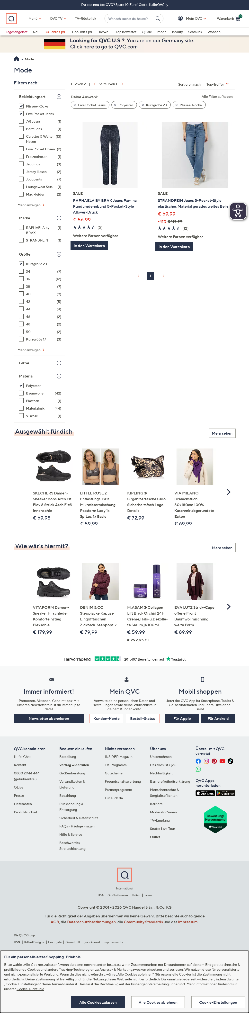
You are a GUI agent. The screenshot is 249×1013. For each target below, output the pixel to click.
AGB (55, 921)
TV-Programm (116, 765)
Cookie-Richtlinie (30, 989)
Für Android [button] (218, 718)
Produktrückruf (25, 812)
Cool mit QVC (83, 32)
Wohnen (214, 32)
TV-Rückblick (85, 18)
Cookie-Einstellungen (218, 1002)
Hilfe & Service (70, 834)
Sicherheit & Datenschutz (78, 818)
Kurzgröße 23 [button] (156, 105)
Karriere (156, 804)
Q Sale (147, 32)
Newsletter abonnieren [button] (49, 718)
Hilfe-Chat (22, 756)
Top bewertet (126, 32)
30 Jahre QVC (56, 32)
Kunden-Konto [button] (106, 718)
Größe (24, 254)
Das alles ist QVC (163, 765)
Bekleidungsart (32, 96)
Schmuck (195, 32)
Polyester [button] (125, 105)
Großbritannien (117, 895)
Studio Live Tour (162, 828)
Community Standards (143, 921)
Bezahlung (67, 795)
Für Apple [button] (182, 718)
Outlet (155, 837)
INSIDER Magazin (119, 756)
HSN (17, 942)
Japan (148, 895)
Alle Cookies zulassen (98, 1002)
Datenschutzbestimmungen (91, 921)
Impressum (188, 921)
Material (26, 376)
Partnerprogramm (118, 790)
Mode (162, 32)
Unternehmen (161, 756)
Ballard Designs (34, 942)
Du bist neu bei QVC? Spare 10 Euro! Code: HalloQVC (123, 4)
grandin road (92, 942)
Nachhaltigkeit (161, 773)
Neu (36, 32)
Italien (136, 895)
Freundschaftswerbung (123, 781)
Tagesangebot (16, 32)
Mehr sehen (222, 433)
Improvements (113, 942)
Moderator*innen (163, 812)
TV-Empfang (160, 820)
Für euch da (114, 798)
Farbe (24, 362)
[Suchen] (158, 18)
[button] (187, 19)
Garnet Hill (72, 942)
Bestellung (67, 756)
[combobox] (129, 18)
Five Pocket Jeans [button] (91, 105)
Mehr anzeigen (29, 205)
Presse (19, 795)
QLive (18, 787)
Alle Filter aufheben (217, 96)
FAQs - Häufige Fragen (77, 826)
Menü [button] (32, 18)
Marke (24, 217)
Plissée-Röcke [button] (190, 105)
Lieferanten (23, 804)
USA (101, 895)
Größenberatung (72, 773)
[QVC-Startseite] (16, 59)
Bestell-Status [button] (142, 718)
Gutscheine (114, 773)
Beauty (177, 32)
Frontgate (55, 942)
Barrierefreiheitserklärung (170, 781)
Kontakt (20, 765)
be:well (104, 32)
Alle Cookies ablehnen (158, 1002)
